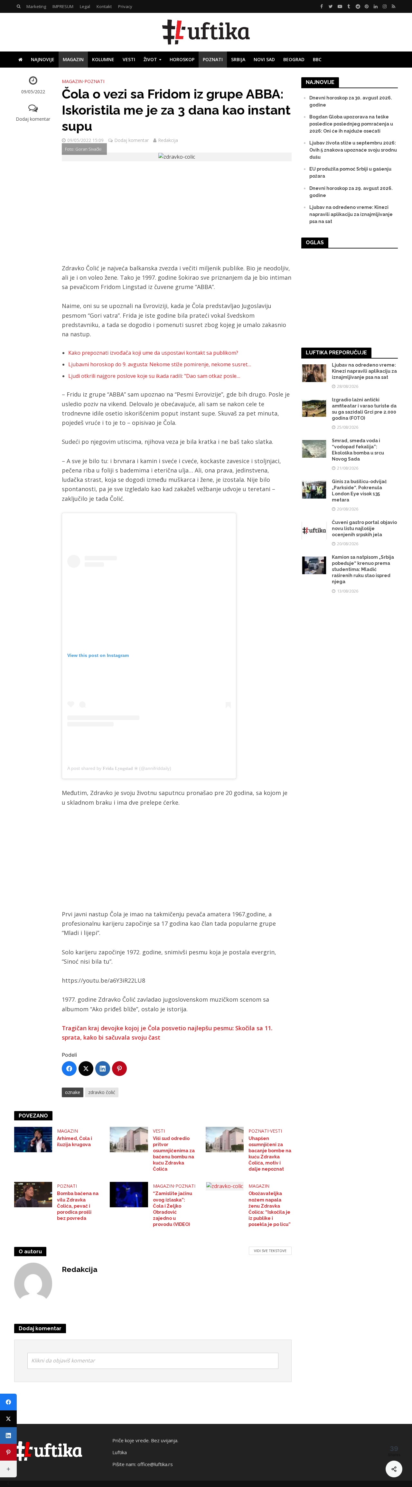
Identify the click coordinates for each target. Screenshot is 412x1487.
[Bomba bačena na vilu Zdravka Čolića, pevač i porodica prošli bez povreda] (33, 1194)
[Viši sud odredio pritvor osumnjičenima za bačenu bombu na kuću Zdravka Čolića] (129, 1139)
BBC (317, 59)
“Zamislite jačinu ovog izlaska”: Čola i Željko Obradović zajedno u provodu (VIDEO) (172, 1209)
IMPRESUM (62, 6)
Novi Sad (264, 59)
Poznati (213, 59)
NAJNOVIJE (42, 59)
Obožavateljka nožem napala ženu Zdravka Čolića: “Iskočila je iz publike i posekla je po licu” (269, 1209)
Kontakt (104, 6)
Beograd (293, 59)
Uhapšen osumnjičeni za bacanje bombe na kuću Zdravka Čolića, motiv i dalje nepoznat (269, 1154)
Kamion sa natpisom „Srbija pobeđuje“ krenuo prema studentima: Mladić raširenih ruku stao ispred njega (363, 569)
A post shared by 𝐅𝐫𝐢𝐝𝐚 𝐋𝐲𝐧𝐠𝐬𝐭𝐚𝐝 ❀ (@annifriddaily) (119, 768)
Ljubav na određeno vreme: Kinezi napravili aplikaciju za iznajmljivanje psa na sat (351, 214)
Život (150, 59)
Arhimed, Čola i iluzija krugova (74, 1141)
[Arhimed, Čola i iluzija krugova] (33, 1139)
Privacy (125, 6)
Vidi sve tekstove (270, 1250)
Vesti (129, 59)
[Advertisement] (177, 216)
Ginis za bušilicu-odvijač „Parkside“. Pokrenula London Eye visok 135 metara (359, 490)
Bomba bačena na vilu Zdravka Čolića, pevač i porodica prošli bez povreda (77, 1205)
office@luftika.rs (155, 1464)
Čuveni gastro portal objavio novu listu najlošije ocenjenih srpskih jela (364, 528)
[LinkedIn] (102, 1068)
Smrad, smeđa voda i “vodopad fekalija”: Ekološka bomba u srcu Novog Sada (358, 450)
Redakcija (168, 140)
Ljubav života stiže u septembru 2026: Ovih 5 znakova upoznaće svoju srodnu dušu (353, 150)
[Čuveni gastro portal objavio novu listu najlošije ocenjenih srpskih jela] (314, 530)
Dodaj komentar (33, 119)
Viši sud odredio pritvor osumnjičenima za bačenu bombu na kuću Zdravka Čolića (174, 1154)
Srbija (238, 59)
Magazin (73, 59)
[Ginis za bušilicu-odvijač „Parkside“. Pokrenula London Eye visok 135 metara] (314, 489)
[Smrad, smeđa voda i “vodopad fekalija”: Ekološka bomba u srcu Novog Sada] (314, 448)
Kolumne (103, 59)
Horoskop (182, 59)
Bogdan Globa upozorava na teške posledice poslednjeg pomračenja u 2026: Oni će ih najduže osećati (351, 124)
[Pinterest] (119, 1068)
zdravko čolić (101, 1092)
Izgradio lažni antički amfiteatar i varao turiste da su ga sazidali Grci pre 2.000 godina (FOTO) (364, 409)
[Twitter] (86, 1068)
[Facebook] (69, 1068)
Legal (85, 6)
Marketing (36, 6)
